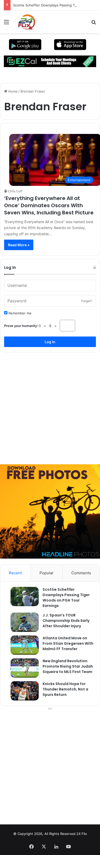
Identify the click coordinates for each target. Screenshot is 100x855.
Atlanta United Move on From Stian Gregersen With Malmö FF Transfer (68, 643)
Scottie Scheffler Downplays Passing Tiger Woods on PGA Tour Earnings (66, 597)
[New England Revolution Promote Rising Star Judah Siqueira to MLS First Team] (22, 668)
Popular (46, 572)
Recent (15, 572)
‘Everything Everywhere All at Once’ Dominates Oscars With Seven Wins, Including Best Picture (49, 205)
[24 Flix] (24, 22)
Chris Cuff (15, 191)
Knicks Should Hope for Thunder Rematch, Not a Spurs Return (65, 689)
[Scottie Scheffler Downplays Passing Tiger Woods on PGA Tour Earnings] (22, 596)
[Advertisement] (50, 406)
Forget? (86, 301)
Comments (81, 572)
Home (12, 91)
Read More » (18, 245)
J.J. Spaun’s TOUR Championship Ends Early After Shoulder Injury (66, 621)
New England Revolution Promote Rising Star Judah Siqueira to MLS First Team (68, 666)
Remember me (19, 313)
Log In (50, 342)
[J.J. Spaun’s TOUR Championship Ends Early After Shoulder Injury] (22, 622)
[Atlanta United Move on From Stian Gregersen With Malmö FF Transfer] (22, 645)
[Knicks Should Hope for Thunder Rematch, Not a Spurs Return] (22, 691)
